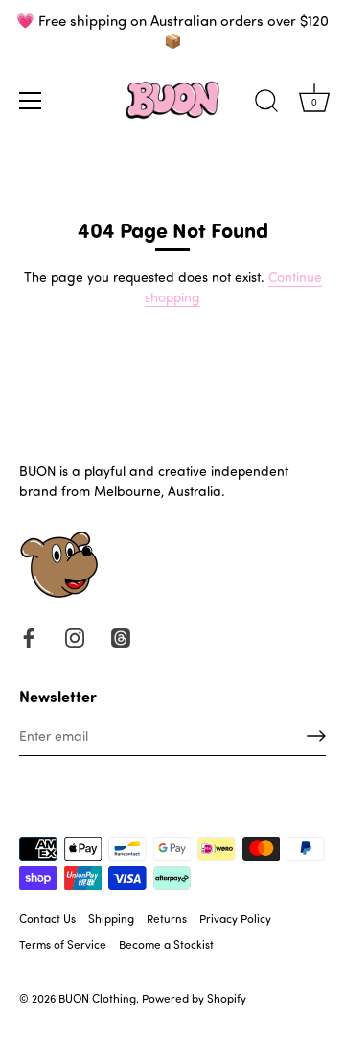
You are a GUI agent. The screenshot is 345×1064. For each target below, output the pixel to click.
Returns (167, 918)
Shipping (111, 918)
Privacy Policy (235, 918)
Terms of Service (62, 944)
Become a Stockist (166, 944)
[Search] (266, 104)
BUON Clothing (97, 997)
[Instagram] (74, 636)
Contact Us (47, 918)
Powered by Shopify (194, 997)
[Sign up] (316, 735)
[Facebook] (28, 636)
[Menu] (31, 101)
